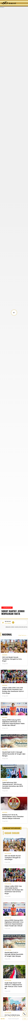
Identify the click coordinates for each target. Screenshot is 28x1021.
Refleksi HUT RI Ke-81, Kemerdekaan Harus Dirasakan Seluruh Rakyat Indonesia (13, 816)
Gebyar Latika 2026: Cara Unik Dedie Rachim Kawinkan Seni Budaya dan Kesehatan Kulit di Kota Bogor (14, 889)
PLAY (25, 1018)
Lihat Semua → (22, 635)
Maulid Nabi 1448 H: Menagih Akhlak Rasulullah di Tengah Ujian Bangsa (13, 753)
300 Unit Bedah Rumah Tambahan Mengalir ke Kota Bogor (12, 659)
